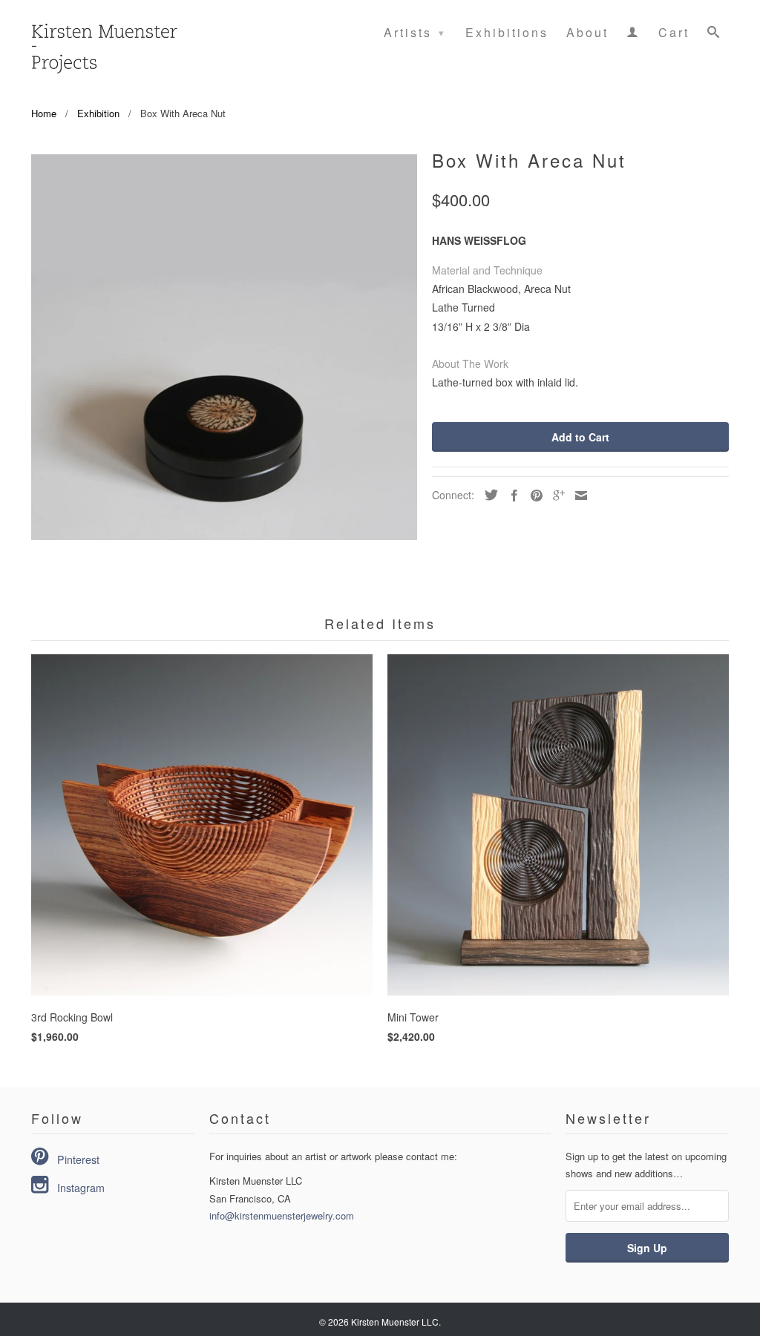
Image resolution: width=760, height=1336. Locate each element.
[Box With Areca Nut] (224, 347)
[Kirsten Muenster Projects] (103, 40)
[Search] (714, 35)
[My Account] (633, 35)
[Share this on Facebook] (510, 495)
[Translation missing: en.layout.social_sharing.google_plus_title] (555, 495)
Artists (415, 32)
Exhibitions (506, 33)
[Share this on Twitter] (487, 494)
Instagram (81, 1187)
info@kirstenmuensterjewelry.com (281, 1215)
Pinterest (78, 1159)
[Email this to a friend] (577, 495)
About (587, 33)
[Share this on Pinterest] (533, 495)
